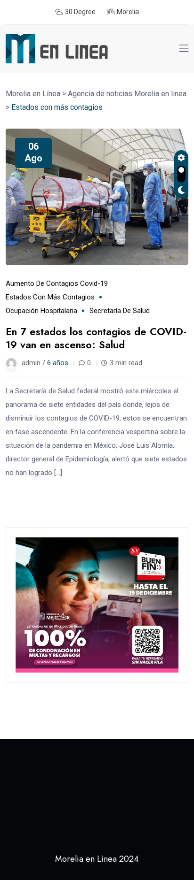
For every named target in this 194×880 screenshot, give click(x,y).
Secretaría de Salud (119, 310)
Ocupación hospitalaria (41, 310)
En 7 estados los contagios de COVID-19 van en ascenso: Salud (96, 338)
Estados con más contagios (50, 297)
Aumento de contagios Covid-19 (57, 283)
